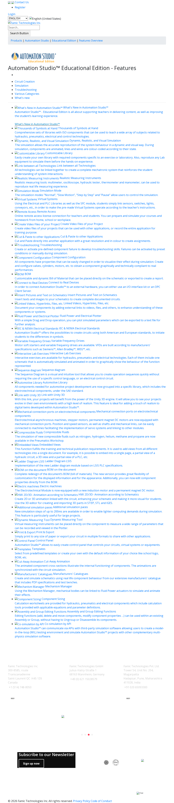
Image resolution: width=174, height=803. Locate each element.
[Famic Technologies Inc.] (24, 23)
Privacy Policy (81, 801)
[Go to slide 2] (85, 735)
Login (11, 14)
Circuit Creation (25, 81)
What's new (22, 98)
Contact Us (21, 2)
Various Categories (27, 94)
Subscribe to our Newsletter (46, 754)
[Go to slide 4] (92, 735)
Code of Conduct (101, 801)
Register (20, 7)
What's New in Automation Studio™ (37, 124)
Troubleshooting (26, 90)
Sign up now (31, 763)
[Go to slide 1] (82, 735)
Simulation (21, 85)
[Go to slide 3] (89, 735)
